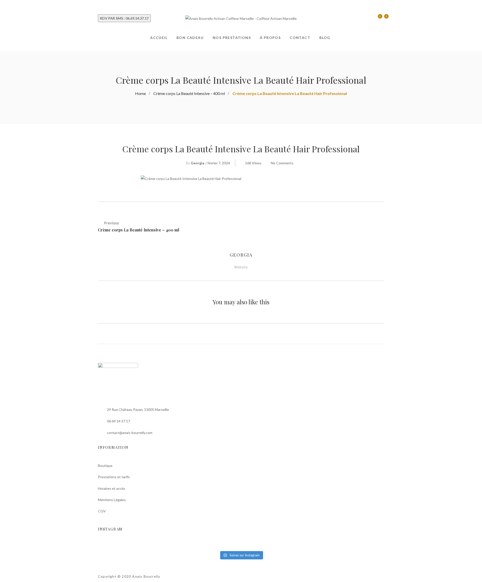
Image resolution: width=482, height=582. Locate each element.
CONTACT (300, 37)
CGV (102, 511)
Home (140, 93)
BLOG (324, 37)
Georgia (197, 163)
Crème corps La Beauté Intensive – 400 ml (189, 93)
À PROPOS (270, 37)
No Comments (282, 163)
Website (241, 267)
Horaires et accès (111, 488)
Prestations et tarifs (114, 477)
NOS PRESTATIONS (232, 37)
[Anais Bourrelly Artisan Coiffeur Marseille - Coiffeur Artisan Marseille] (241, 18)
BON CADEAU (190, 37)
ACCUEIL (158, 37)
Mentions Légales (112, 500)
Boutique (105, 465)
